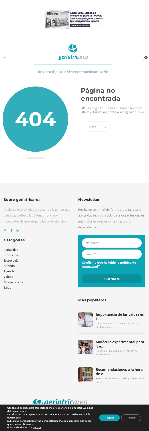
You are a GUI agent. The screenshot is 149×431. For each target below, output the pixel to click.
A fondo (9, 266)
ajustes (37, 427)
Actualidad (11, 250)
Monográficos (13, 282)
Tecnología (11, 260)
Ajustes (131, 417)
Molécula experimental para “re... (120, 344)
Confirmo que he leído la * (109, 264)
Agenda (9, 271)
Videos (8, 277)
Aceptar (109, 417)
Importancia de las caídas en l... (120, 316)
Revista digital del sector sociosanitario (73, 71)
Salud (7, 287)
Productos (11, 255)
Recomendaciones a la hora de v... (119, 371)
